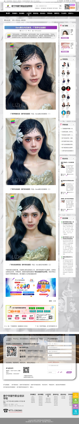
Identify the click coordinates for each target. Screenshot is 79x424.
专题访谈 (71, 405)
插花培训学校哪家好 (60, 384)
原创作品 (56, 394)
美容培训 (40, 399)
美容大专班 (48, 398)
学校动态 (18, 20)
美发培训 (40, 396)
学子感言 (71, 403)
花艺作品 (56, 402)
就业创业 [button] (42, 13)
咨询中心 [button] (70, 13)
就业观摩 (71, 402)
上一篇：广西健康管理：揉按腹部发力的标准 (16, 326)
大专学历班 (48, 395)
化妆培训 (40, 398)
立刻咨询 (65, 38)
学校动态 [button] (49, 13)
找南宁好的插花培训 (24, 384)
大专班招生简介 (48, 402)
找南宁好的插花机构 (36, 384)
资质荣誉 (33, 401)
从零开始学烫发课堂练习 (68, 151)
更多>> (32, 387)
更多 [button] (60, 8)
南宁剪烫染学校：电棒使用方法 (69, 138)
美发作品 (56, 396)
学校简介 (33, 398)
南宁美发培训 (49, 8)
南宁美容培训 (43, 8)
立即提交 (69, 372)
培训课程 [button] (21, 13)
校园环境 (33, 402)
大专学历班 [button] (29, 14)
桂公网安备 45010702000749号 (33, 421)
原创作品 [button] (35, 13)
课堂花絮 (23, 20)
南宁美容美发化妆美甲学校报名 (69, 147)
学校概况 (33, 394)
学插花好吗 (51, 384)
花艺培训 (40, 403)
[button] (66, 7)
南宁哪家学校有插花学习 (23, 387)
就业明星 (63, 398)
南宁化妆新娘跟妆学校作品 (68, 144)
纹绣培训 (40, 402)
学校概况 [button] (14, 13)
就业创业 (63, 394)
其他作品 (56, 405)
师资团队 (33, 399)
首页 (8, 13)
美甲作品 (56, 399)
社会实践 (71, 401)
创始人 (33, 396)
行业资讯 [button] (63, 13)
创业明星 (63, 396)
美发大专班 (48, 399)
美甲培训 (40, 401)
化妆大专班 (48, 401)
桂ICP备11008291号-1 (47, 421)
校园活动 (71, 398)
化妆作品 (56, 398)
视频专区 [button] (56, 13)
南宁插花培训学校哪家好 (9, 387)
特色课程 (40, 405)
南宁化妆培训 (55, 8)
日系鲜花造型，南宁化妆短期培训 (70, 131)
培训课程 (40, 394)
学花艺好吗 (44, 384)
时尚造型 (56, 401)
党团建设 (71, 396)
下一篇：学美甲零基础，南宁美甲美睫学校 (45, 326)
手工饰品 (56, 403)
